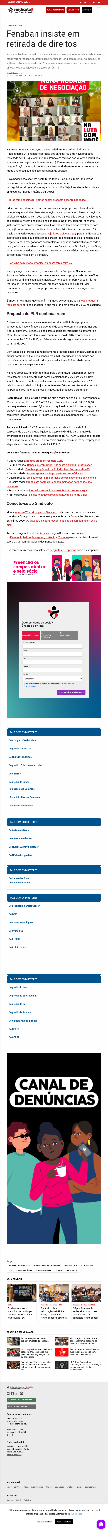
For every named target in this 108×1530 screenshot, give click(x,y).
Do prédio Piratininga (21, 805)
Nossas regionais (14, 1455)
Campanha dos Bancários (19, 1266)
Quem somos (90, 1487)
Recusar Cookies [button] (44, 1522)
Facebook (15, 537)
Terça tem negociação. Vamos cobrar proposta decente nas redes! (47, 199)
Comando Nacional (44, 1270)
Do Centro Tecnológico (21, 922)
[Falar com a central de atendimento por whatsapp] (13, 1435)
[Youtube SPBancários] (26, 1393)
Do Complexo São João (22, 788)
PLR (10, 1270)
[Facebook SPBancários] (13, 1393)
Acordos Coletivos (14, 1487)
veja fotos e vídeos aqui (61, 233)
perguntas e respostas (63, 550)
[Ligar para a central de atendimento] (8, 1435)
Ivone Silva (72, 1270)
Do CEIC (13, 914)
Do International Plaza (20, 838)
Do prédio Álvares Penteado (25, 797)
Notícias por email (19, 1406)
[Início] (34, 10)
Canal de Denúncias (55, 10)
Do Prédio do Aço (18, 947)
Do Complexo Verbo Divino (23, 740)
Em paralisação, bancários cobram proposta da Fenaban (35, 1339)
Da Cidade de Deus (19, 830)
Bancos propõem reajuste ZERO (44, 460)
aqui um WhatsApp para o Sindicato (36, 512)
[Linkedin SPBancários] (17, 1393)
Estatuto (70, 1487)
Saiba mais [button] (76, 1514)
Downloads (59, 1487)
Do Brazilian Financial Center (24, 905)
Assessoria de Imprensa (33, 1487)
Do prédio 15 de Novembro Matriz (27, 765)
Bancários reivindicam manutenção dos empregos (58, 490)
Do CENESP (15, 773)
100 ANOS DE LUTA (18, 2)
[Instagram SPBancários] (22, 1393)
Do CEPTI (14, 1037)
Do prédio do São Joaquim (23, 995)
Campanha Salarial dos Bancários (78, 1266)
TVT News (28, 1500)
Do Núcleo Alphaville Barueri (24, 846)
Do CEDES (14, 1029)
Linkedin (50, 537)
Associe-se (86, 10)
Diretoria (49, 1487)
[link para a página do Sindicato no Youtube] (99, 2)
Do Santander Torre (19, 878)
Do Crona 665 (16, 930)
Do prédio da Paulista (20, 1012)
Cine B (18, 1500)
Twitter (27, 537)
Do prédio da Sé (17, 1004)
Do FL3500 (14, 939)
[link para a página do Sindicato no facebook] (80, 2)
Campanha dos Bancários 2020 (47, 1266)
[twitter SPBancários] (8, 1393)
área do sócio (73, 10)
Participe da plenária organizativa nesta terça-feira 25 (40, 263)
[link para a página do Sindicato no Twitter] (85, 2)
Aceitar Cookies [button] (64, 1522)
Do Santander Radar (19, 882)
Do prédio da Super (19, 782)
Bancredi (10, 1500)
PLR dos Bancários (24, 1270)
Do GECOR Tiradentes (20, 757)
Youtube (63, 537)
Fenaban (59, 1270)
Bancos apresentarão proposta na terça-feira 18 (54, 473)
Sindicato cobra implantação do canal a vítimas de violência (62, 477)
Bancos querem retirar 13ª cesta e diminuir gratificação (59, 465)
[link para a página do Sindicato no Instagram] (89, 2)
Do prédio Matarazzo (20, 748)
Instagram (38, 537)
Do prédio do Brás (18, 987)
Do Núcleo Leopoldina (20, 855)
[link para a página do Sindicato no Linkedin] (94, 2)
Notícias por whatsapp (21, 1400)
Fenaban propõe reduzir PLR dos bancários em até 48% (57, 469)
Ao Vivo (44, 533)
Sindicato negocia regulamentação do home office (58, 494)
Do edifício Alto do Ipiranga (23, 1020)
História (79, 1487)
